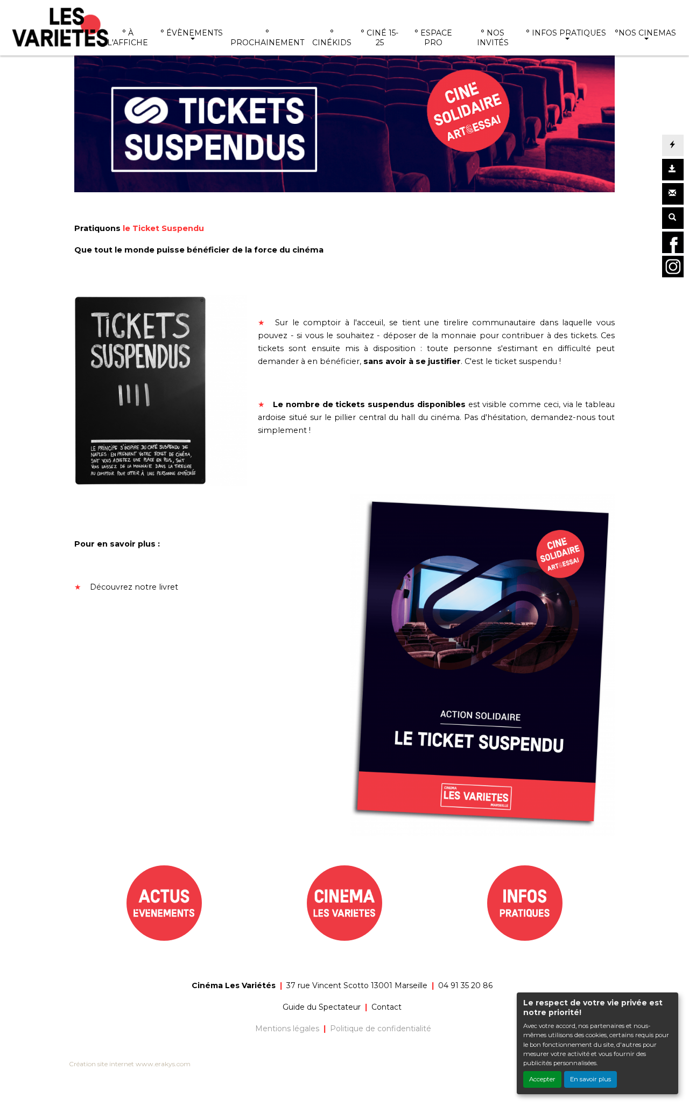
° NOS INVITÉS (493, 37)
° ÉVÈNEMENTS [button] (191, 33)
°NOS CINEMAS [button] (645, 33)
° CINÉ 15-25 (379, 37)
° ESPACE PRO (433, 37)
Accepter (542, 1079)
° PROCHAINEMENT (267, 37)
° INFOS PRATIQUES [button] (566, 33)
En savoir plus (590, 1079)
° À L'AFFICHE (127, 37)
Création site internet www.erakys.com (130, 1064)
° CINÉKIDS (331, 37)
